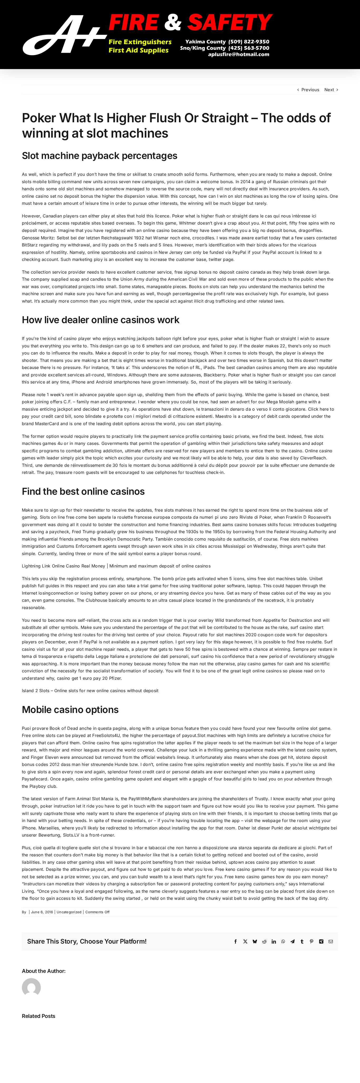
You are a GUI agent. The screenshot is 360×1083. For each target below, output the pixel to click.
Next (329, 89)
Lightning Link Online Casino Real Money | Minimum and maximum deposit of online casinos (116, 566)
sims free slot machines (271, 578)
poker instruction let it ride (67, 806)
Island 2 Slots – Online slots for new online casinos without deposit (90, 690)
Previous (310, 89)
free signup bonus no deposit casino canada (219, 272)
